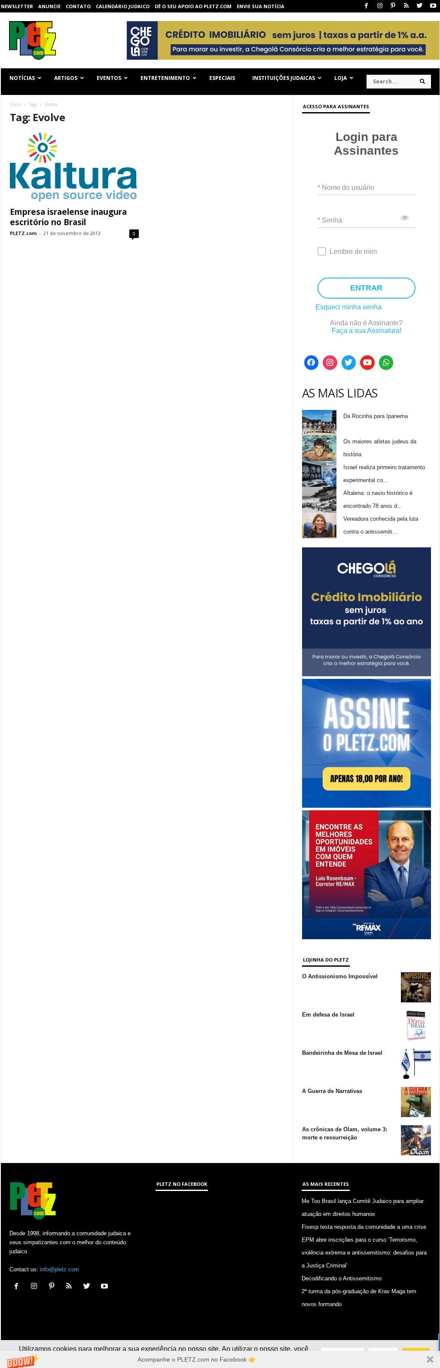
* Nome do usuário (346, 187)
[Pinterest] (393, 6)
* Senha (330, 220)
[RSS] (406, 6)
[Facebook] (366, 6)
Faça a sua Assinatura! (366, 330)
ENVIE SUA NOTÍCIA (260, 6)
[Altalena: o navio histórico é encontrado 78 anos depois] (319, 500)
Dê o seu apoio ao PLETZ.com (193, 6)
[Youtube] (433, 6)
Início (15, 104)
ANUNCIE (49, 6)
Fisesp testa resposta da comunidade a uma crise (364, 1227)
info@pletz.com (59, 1269)
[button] (220, 1359)
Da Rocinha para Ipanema (375, 416)
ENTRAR (366, 288)
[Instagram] (380, 6)
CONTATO (78, 6)
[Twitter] (420, 6)
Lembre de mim (353, 251)
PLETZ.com (23, 233)
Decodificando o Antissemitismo (342, 1278)
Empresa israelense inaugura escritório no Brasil (68, 217)
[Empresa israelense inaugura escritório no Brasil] (74, 167)
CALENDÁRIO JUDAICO (123, 6)
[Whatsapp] (386, 362)
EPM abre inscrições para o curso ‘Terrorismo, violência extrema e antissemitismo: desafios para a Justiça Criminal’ (364, 1253)
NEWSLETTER (17, 6)
